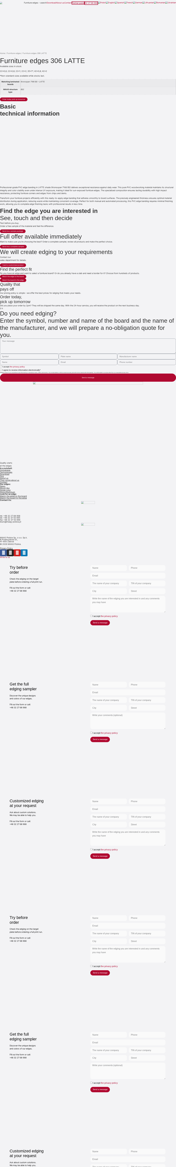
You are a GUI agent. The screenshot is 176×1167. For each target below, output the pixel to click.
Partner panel (78, 3)
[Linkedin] (24, 552)
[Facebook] (3, 552)
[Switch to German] (137, 2)
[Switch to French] (128, 2)
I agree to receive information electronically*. (21, 370)
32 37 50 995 (14, 518)
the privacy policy (17, 367)
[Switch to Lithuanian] (148, 2)
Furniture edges (14, 53)
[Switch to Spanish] (119, 2)
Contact (68, 3)
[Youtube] (17, 552)
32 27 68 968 (91, 3)
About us (60, 3)
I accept (13, 367)
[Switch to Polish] (102, 2)
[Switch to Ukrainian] (170, 2)
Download (51, 3)
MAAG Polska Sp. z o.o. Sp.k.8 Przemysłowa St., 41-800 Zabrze (13, 539)
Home (2, 53)
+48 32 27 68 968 (11, 516)
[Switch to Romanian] (159, 2)
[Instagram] (10, 552)
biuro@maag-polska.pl (10, 522)
